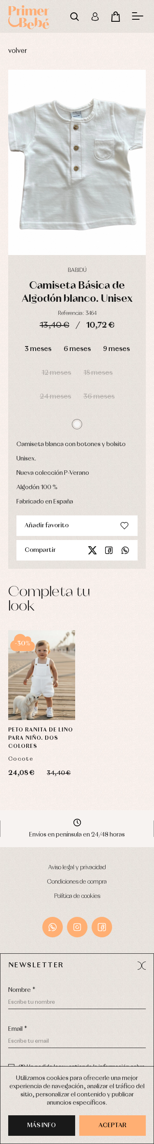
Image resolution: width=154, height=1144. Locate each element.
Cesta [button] (115, 16)
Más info (41, 1125)
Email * (17, 1029)
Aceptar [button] (112, 1125)
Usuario (95, 16)
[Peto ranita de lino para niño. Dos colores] (41, 675)
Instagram (77, 927)
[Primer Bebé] (28, 16)
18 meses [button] (98, 372)
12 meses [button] (56, 372)
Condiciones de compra (77, 882)
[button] (77, 424)
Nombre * (21, 990)
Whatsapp (125, 550)
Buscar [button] (74, 16)
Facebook (109, 550)
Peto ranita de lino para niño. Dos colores (40, 738)
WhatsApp (52, 927)
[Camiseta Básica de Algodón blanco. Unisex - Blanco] (77, 162)
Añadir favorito (47, 526)
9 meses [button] (116, 349)
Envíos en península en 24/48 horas (77, 835)
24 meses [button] (55, 396)
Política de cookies (77, 896)
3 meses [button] (38, 349)
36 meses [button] (99, 396)
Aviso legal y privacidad (77, 868)
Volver (17, 51)
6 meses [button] (77, 349)
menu (137, 16)
